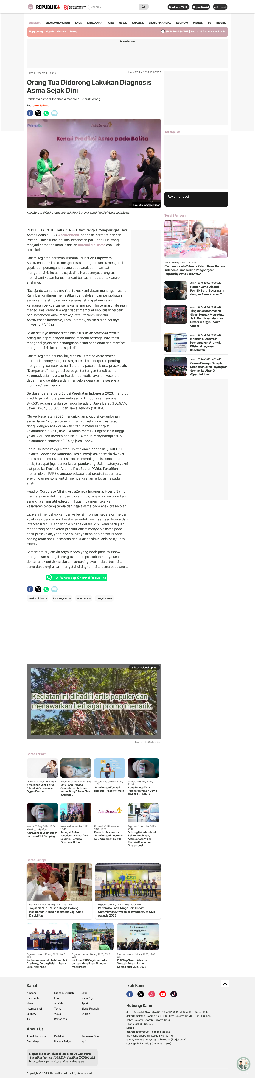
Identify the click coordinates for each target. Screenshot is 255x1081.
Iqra (56, 998)
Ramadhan (60, 1019)
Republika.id (201, 7)
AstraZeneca (68, 235)
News (30, 1003)
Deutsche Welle (178, 7)
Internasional (34, 1008)
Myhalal (62, 31)
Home (30, 72)
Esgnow (31, 1013)
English (85, 1013)
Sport (84, 1003)
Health (50, 31)
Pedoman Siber (90, 1036)
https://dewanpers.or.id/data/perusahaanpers (56, 1061)
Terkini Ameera (175, 215)
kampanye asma (62, 598)
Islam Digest (88, 998)
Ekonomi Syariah (58, 22)
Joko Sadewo (41, 105)
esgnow (182, 22)
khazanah (94, 22)
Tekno (73, 31)
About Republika (36, 1036)
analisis (138, 22)
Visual (57, 1013)
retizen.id (220, 7)
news (123, 22)
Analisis (58, 1003)
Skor (84, 992)
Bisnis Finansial (160, 22)
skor (78, 22)
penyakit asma (104, 598)
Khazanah (32, 998)
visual (198, 22)
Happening (36, 31)
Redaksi (59, 1036)
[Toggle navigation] (31, 7)
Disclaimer (33, 1041)
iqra (111, 22)
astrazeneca (84, 598)
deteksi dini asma (91, 245)
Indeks (221, 22)
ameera (35, 22)
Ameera (41, 72)
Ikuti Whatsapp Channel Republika (79, 578)
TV (210, 22)
